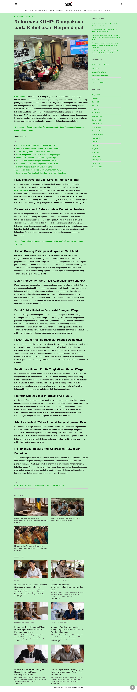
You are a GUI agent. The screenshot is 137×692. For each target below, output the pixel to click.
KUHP (49, 485)
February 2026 (97, 116)
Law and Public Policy (56, 10)
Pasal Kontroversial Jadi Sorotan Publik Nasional (35, 145)
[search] (121, 4)
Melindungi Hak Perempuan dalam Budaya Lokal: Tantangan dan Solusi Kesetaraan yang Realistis (30, 548)
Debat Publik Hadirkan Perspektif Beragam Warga (36, 158)
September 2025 (97, 134)
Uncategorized (96, 79)
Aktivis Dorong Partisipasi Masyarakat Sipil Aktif (35, 152)
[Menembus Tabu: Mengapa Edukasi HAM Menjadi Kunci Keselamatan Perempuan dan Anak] (31, 611)
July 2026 (95, 98)
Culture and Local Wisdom (38, 10)
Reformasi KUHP (59, 485)
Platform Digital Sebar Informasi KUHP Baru (34, 167)
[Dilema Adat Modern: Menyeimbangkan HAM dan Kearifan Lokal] (67, 569)
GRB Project (19, 97)
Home (25, 10)
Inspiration (108, 10)
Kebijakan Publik (39, 485)
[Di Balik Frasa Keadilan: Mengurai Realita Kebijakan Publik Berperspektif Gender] (31, 654)
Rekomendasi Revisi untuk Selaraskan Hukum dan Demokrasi (41, 173)
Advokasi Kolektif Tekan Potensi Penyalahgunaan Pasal (38, 170)
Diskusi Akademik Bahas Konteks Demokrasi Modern (37, 148)
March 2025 (96, 156)
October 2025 (96, 131)
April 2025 (95, 152)
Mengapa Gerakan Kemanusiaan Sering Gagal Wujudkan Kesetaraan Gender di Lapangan (67, 629)
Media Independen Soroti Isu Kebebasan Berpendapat (38, 155)
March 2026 (96, 113)
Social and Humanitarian (74, 10)
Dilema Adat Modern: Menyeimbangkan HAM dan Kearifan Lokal (67, 587)
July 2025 (95, 141)
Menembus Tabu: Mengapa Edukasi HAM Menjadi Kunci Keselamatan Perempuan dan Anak (30, 629)
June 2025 (95, 145)
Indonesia (28, 485)
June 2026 (95, 102)
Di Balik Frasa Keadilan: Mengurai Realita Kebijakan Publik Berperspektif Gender (29, 672)
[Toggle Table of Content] (15, 142)
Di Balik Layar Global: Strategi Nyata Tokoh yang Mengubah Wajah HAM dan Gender (67, 672)
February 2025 (97, 159)
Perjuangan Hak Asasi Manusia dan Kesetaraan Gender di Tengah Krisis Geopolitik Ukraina (31, 520)
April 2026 (95, 109)
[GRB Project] (68, 4)
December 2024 (97, 167)
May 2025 (95, 149)
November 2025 (97, 127)
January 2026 (96, 120)
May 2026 (95, 105)
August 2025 (96, 138)
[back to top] (132, 687)
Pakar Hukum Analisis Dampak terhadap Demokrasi (37, 161)
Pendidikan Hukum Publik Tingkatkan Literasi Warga (37, 164)
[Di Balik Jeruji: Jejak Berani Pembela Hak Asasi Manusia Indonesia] (31, 569)
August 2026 (96, 95)
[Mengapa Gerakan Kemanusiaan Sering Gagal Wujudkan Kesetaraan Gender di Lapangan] (67, 611)
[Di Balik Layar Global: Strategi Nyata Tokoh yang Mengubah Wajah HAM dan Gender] (67, 654)
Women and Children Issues (93, 10)
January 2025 (96, 163)
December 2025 (97, 123)
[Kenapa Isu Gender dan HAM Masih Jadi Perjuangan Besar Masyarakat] (67, 507)
